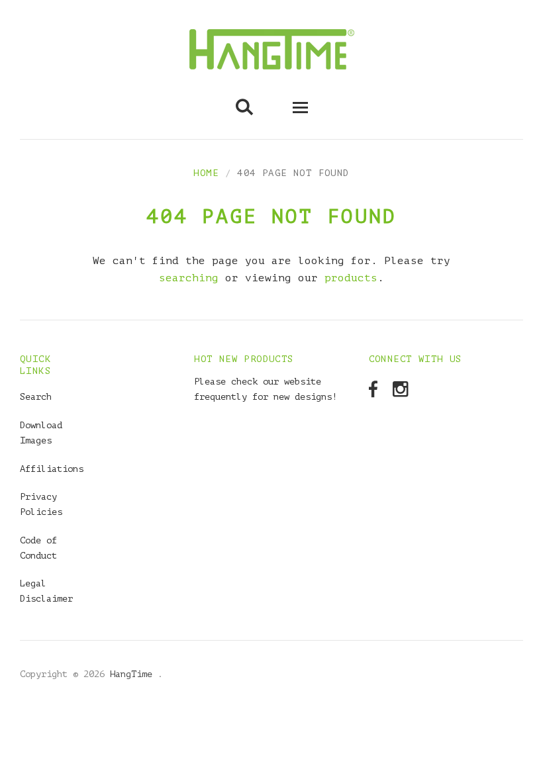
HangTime (134, 674)
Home (206, 173)
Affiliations (51, 469)
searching (189, 278)
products (350, 278)
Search (36, 397)
